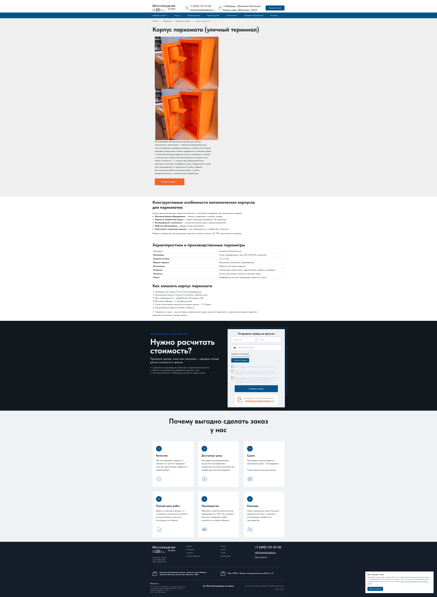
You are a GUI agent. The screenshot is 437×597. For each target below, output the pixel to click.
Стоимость (190, 553)
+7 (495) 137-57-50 (268, 547)
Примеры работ (213, 15)
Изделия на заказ (159, 15)
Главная (155, 21)
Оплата (223, 546)
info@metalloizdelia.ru (265, 552)
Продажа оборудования (253, 15)
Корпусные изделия (183, 21)
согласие (242, 366)
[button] (275, 8)
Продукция (167, 21)
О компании (232, 15)
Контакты (274, 15)
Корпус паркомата (202, 21)
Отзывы (223, 553)
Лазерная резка (193, 15)
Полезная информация (193, 556)
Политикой (239, 373)
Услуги (177, 15)
